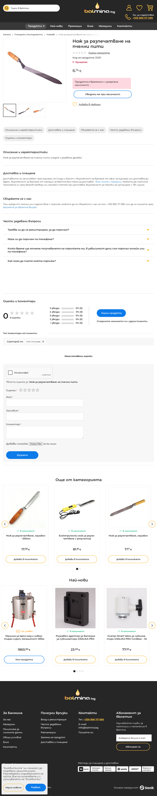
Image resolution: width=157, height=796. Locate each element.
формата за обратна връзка (19, 207)
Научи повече (13, 787)
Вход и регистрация (53, 719)
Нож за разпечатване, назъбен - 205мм (25, 537)
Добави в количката (26, 559)
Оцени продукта (99, 52)
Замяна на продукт (53, 737)
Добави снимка (16, 443)
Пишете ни (85, 732)
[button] (24, 110)
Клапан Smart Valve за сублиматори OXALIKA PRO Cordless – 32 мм (127, 637)
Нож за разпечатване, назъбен (128, 535)
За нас (7, 719)
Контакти (124, 26)
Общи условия (12, 737)
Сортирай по (15, 341)
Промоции (75, 26)
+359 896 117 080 (143, 17)
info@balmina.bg (88, 727)
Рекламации (48, 732)
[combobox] (31, 8)
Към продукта (24, 659)
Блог (90, 26)
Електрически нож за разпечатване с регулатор (77, 537)
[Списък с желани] (139, 8)
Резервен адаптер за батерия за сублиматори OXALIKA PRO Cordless (75, 637)
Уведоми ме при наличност (102, 94)
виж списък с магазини (109, 181)
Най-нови (56, 26)
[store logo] (98, 8)
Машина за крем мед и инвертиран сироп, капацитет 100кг (24, 637)
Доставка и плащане (54, 742)
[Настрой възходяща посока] (43, 341)
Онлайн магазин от (126, 787)
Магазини (105, 26)
